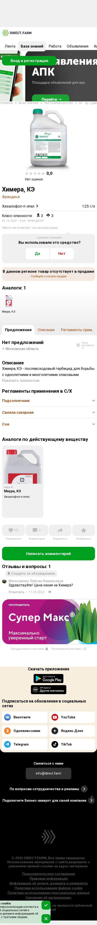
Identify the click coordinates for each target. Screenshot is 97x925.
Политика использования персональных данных (49, 893)
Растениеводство (58, 103)
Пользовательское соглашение (48, 874)
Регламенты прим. (77, 329)
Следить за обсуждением (33, 573)
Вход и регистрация (29, 60)
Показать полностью (20, 380)
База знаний (32, 46)
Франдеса (11, 196)
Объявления (77, 46)
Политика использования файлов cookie (49, 888)
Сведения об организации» (48, 898)
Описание (46, 329)
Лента (10, 46)
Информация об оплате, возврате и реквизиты (48, 883)
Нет (61, 253)
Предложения (18, 329)
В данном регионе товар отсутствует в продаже (48, 273)
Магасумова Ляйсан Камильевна (36, 581)
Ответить (17, 592)
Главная (6, 103)
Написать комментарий (48, 553)
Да (37, 253)
